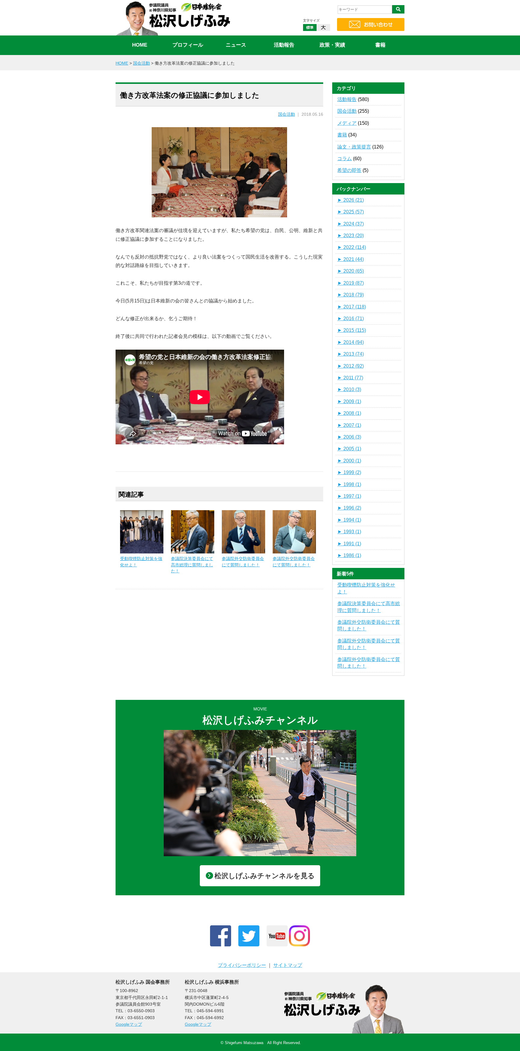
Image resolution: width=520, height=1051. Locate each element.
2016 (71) (350, 318)
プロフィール (187, 45)
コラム (344, 158)
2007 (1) (349, 425)
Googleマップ (129, 1024)
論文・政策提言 (354, 146)
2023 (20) (350, 235)
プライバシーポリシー (242, 965)
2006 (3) (349, 437)
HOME (139, 45)
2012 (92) (350, 366)
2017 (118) (351, 306)
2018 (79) (350, 294)
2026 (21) (350, 200)
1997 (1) (349, 496)
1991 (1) (349, 543)
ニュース (236, 45)
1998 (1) (349, 484)
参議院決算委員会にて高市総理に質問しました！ (192, 564)
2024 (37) (350, 223)
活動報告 (284, 45)
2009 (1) (349, 401)
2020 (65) (350, 271)
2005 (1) (349, 448)
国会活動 (286, 114)
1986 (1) (349, 555)
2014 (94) (350, 342)
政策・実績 (332, 45)
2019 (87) (350, 283)
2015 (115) (351, 330)
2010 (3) (349, 389)
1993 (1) (349, 531)
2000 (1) (349, 460)
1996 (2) (349, 507)
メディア (347, 123)
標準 (310, 27)
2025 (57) (350, 211)
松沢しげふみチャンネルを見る (265, 876)
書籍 (380, 45)
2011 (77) (350, 377)
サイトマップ (287, 965)
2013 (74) (350, 354)
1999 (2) (349, 472)
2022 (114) (351, 247)
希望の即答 (349, 170)
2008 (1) (349, 413)
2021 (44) (350, 259)
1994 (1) (349, 519)
